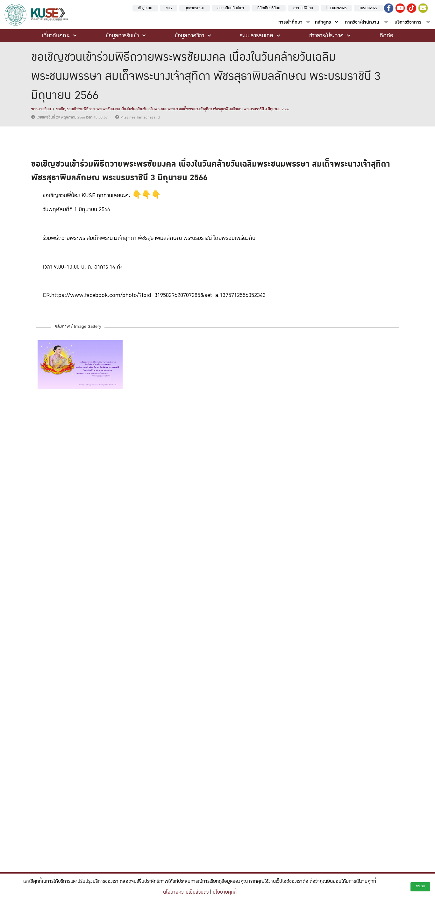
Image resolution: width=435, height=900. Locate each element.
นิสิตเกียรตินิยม (268, 8)
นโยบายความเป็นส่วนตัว (186, 892)
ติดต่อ (386, 35)
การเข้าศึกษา (290, 22)
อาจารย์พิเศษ (303, 8)
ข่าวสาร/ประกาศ (326, 35)
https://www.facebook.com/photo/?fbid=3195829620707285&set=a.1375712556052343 (158, 295)
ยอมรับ (420, 886)
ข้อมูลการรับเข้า (122, 35)
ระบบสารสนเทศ (256, 35)
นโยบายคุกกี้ (225, 892)
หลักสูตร (323, 22)
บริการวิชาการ (408, 22)
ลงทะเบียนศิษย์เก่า (231, 8)
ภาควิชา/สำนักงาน (362, 22)
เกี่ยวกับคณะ (56, 35)
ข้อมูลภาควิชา (189, 35)
